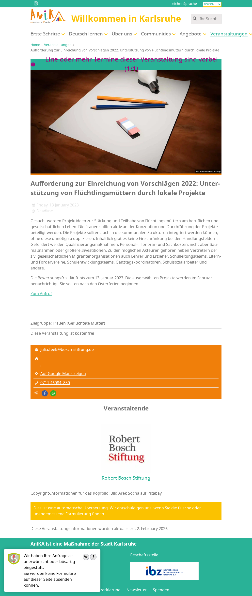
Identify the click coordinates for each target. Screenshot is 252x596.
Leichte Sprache (184, 3)
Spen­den (161, 590)
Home (35, 44)
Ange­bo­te (191, 34)
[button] (45, 393)
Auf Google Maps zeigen (63, 374)
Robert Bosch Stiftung (126, 478)
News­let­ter (136, 590)
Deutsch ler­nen (86, 34)
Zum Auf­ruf (41, 294)
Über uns (122, 34)
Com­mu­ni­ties (156, 34)
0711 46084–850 (55, 383)
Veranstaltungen (58, 44)
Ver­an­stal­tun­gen (229, 34)
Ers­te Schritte (45, 34)
